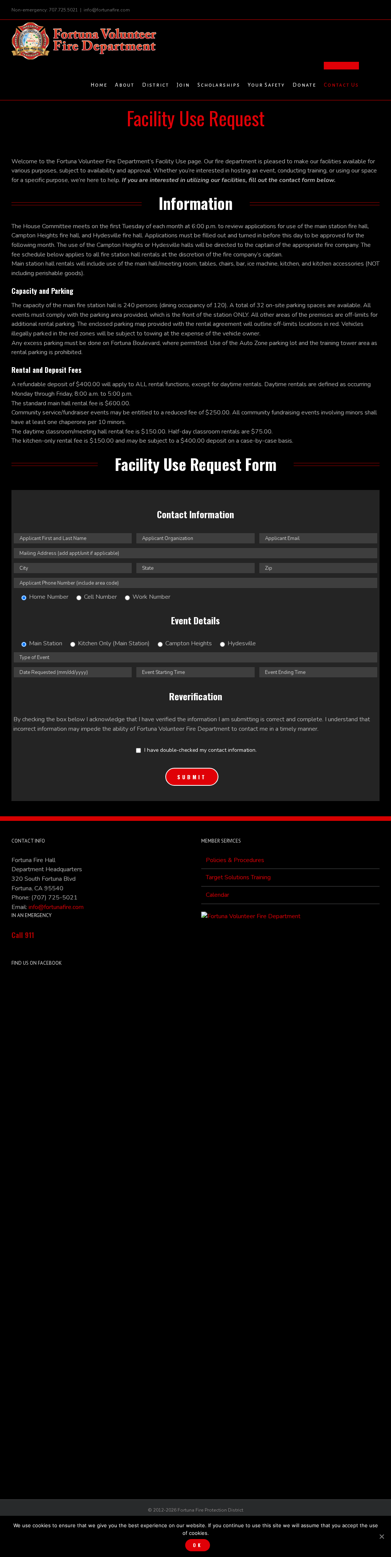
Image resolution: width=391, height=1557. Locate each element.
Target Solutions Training (238, 877)
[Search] (369, 81)
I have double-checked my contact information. (200, 750)
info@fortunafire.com (107, 10)
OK (197, 1545)
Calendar (217, 895)
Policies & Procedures (235, 860)
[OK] (381, 1536)
